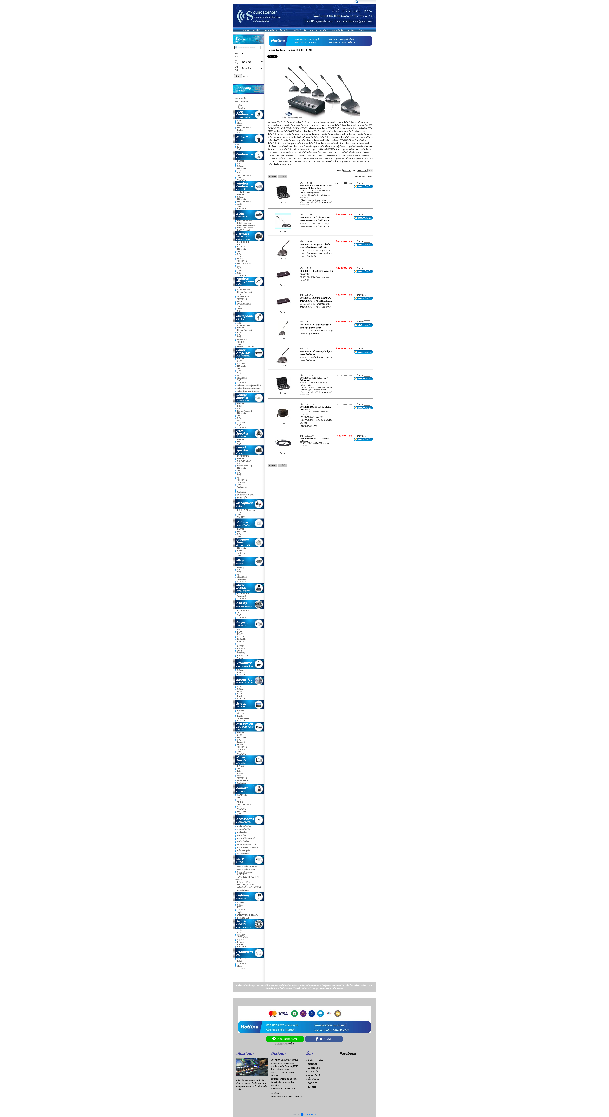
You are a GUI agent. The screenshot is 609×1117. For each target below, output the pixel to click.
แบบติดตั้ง (324, 30)
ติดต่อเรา (362, 30)
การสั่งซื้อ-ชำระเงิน (298, 30)
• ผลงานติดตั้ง (313, 1075)
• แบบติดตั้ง (312, 1071)
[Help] (245, 76)
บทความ (313, 30)
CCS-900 (308, 50)
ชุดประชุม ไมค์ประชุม (276, 50)
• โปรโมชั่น (311, 1064)
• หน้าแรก (311, 1087)
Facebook (348, 1053)
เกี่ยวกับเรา (351, 30)
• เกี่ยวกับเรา (312, 1079)
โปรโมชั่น (284, 30)
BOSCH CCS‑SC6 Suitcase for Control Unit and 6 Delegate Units (316, 187)
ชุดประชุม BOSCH (295, 50)
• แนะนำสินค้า (313, 1068)
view (284, 202)
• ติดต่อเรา (311, 1083)
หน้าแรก (246, 30)
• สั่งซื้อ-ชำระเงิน (314, 1060)
